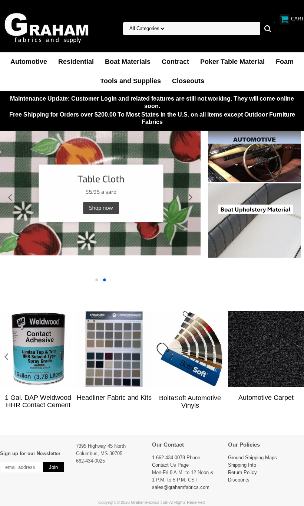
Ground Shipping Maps (252, 457)
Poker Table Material (232, 61)
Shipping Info (242, 465)
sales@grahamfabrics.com (180, 487)
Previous (10, 198)
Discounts (239, 480)
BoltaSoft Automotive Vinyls (190, 401)
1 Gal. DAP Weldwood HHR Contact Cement (38, 401)
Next (190, 198)
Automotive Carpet (266, 397)
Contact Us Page (170, 465)
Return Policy (242, 472)
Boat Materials (128, 61)
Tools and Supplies (130, 81)
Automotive (28, 61)
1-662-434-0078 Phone (176, 457)
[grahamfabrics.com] (46, 28)
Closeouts (188, 81)
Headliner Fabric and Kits (114, 397)
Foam (285, 61)
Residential (76, 61)
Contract (175, 61)
